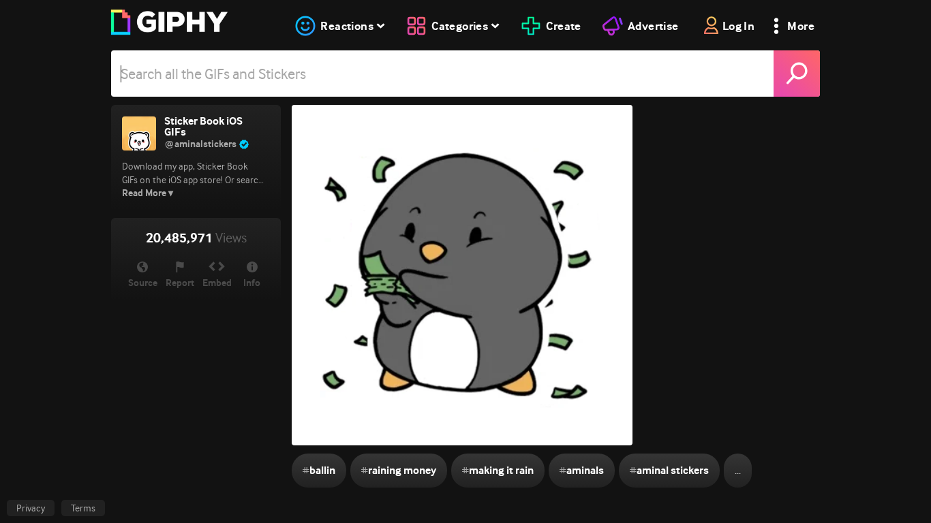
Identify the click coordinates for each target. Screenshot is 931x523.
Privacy (30, 508)
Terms (83, 508)
